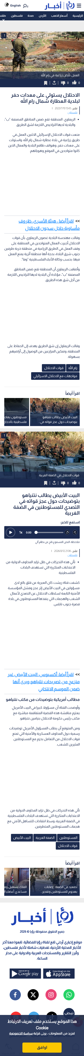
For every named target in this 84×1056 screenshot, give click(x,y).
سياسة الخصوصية (21, 1033)
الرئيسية (78, 15)
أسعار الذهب (59, 15)
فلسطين (17, 15)
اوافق (42, 1047)
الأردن (42, 15)
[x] (33, 994)
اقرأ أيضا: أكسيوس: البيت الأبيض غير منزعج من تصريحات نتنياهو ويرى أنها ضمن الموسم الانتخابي (44, 681)
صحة (31, 15)
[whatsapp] (69, 994)
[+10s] (75, 532)
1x (20, 532)
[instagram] (51, 994)
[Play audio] (10, 532)
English (15, 5)
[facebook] (15, 994)
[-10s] (67, 532)
